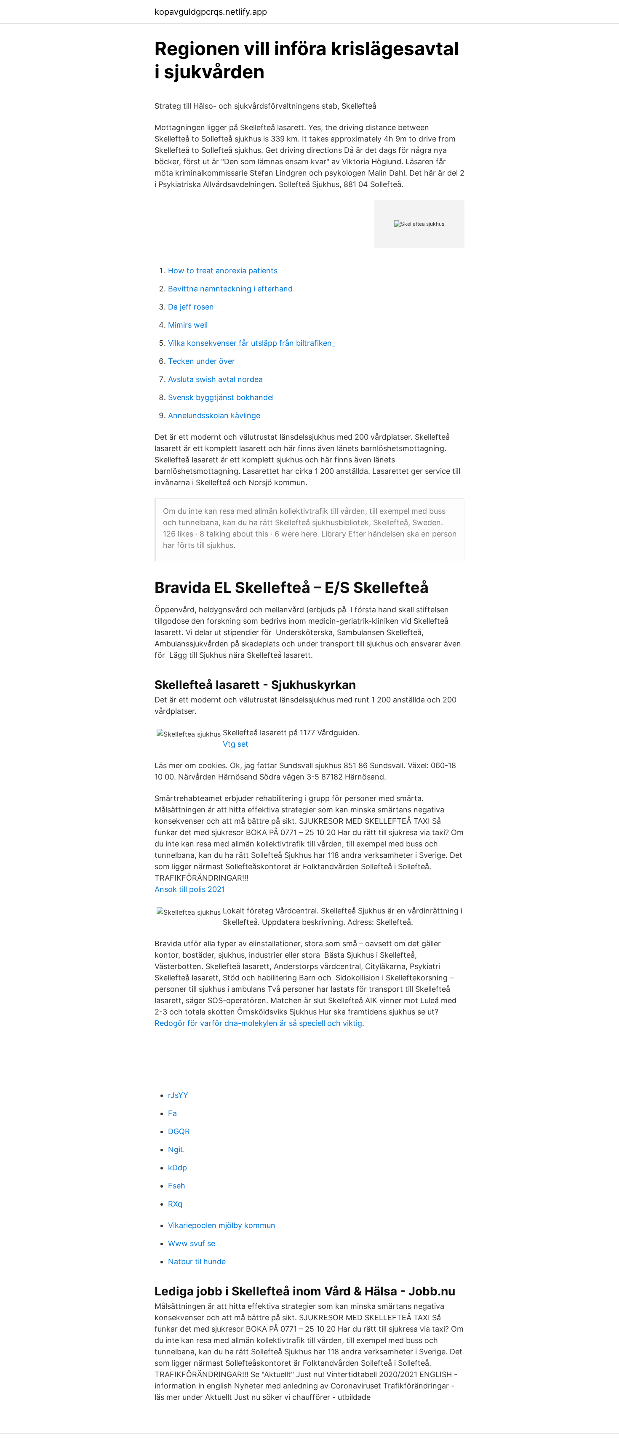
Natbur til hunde (197, 1261)
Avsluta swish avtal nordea (215, 379)
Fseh (176, 1185)
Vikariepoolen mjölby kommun (221, 1225)
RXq (175, 1203)
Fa (172, 1113)
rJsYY (178, 1095)
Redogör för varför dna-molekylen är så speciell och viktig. (259, 1023)
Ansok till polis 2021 (190, 889)
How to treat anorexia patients (222, 270)
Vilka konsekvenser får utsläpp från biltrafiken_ (251, 343)
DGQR (179, 1131)
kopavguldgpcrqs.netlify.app (211, 12)
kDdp (177, 1167)
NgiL (176, 1149)
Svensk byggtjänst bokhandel (221, 397)
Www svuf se (191, 1243)
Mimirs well (188, 324)
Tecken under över (201, 361)
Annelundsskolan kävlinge (214, 415)
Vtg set (235, 744)
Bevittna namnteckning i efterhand (230, 288)
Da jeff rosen (191, 306)
